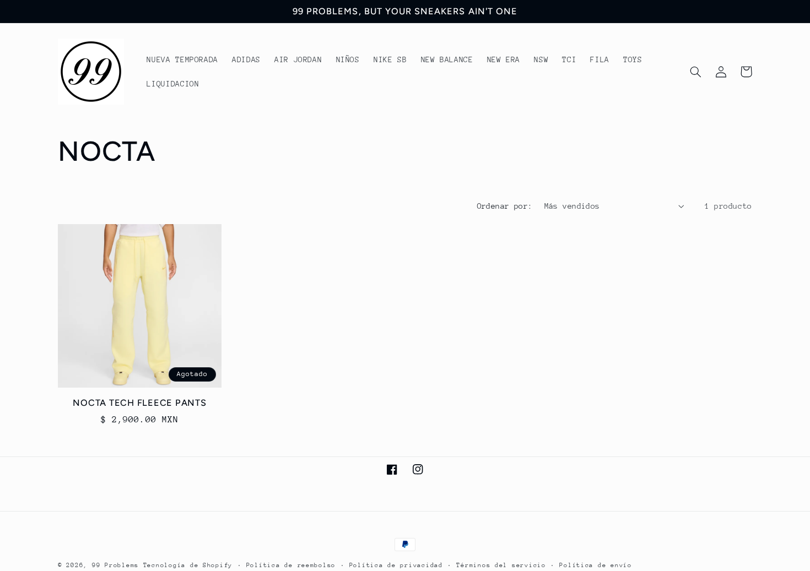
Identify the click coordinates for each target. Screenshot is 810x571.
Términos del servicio (501, 565)
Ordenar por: (505, 206)
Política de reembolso (291, 565)
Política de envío (595, 565)
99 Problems (115, 565)
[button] (695, 71)
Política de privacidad (396, 565)
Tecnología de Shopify (188, 565)
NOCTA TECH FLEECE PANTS (139, 403)
